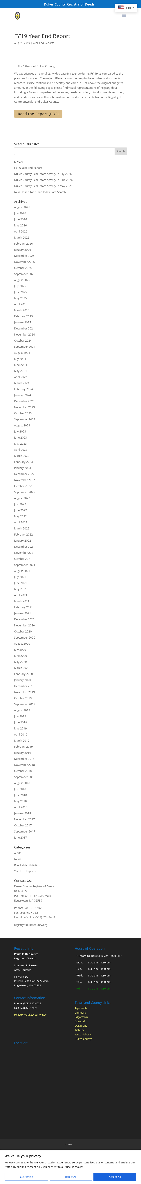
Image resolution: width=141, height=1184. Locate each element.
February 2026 (23, 243)
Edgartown (81, 1017)
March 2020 (21, 668)
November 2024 (24, 334)
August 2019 (22, 710)
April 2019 (20, 734)
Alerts (17, 853)
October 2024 (23, 340)
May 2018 (20, 801)
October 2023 (23, 413)
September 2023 (24, 419)
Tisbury (79, 1030)
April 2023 (20, 449)
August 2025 (22, 280)
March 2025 (21, 310)
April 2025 (20, 304)
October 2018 (23, 771)
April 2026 (20, 231)
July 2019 (20, 716)
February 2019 (23, 746)
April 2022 (20, 522)
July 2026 (20, 213)
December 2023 (24, 401)
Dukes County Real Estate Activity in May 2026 (43, 186)
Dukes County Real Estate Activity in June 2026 (43, 180)
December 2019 (24, 686)
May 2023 (20, 443)
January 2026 (22, 249)
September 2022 (24, 492)
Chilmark (80, 1012)
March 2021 (21, 601)
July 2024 (20, 359)
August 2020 (22, 643)
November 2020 (24, 625)
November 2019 (24, 692)
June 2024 (20, 365)
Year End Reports (43, 43)
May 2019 (20, 728)
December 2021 (24, 546)
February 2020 (23, 674)
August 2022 (22, 498)
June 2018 (20, 795)
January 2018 (22, 813)
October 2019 (23, 698)
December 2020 (24, 619)
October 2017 (23, 825)
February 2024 (23, 389)
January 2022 (22, 540)
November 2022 (24, 480)
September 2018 (24, 777)
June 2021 (20, 583)
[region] (70, 1167)
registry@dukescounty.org (30, 925)
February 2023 (23, 462)
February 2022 (23, 534)
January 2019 (22, 752)
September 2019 (24, 704)
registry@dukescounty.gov (30, 1014)
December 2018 (24, 759)
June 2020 (20, 655)
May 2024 (20, 371)
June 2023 (20, 437)
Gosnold (80, 1021)
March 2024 (21, 383)
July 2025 (20, 286)
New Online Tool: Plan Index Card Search (40, 192)
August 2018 (22, 783)
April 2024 (20, 377)
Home (68, 1144)
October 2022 (23, 486)
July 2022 (20, 504)
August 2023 (22, 425)
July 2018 (20, 789)
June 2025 (20, 292)
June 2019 (20, 722)
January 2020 (22, 680)
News (17, 859)
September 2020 (24, 637)
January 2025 (22, 322)
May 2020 (20, 662)
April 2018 (20, 807)
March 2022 (21, 528)
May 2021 (20, 589)
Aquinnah (81, 1008)
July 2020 (20, 649)
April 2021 (20, 595)
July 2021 (20, 577)
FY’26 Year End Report (28, 168)
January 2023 (22, 468)
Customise (26, 1176)
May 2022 (20, 516)
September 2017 (24, 831)
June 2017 (20, 837)
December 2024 (24, 328)
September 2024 (24, 346)
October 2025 (23, 268)
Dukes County (83, 1039)
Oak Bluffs (81, 1025)
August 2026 (22, 207)
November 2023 (24, 407)
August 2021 (22, 571)
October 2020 (23, 631)
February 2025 (23, 316)
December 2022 (24, 474)
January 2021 (22, 613)
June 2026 (20, 219)
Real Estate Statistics (26, 865)
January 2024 (22, 395)
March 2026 (21, 237)
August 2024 (22, 352)
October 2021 (23, 559)
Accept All (115, 1176)
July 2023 (20, 431)
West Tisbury (83, 1034)
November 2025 (24, 262)
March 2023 (21, 455)
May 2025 (20, 298)
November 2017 (24, 819)
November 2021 (24, 552)
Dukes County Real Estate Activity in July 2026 (43, 174)
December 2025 (24, 255)
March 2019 (21, 740)
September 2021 (24, 565)
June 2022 (20, 510)
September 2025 (24, 274)
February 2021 (23, 607)
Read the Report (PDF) (38, 113)
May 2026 (20, 225)
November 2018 (24, 765)
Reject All (71, 1176)
